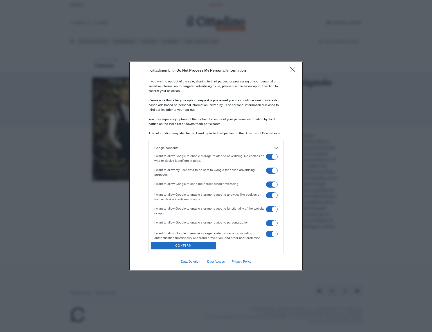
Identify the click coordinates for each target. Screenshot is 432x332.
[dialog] (216, 166)
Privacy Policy (241, 261)
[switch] (272, 157)
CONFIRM (183, 245)
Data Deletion (190, 261)
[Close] (294, 70)
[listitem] (216, 148)
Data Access (216, 261)
